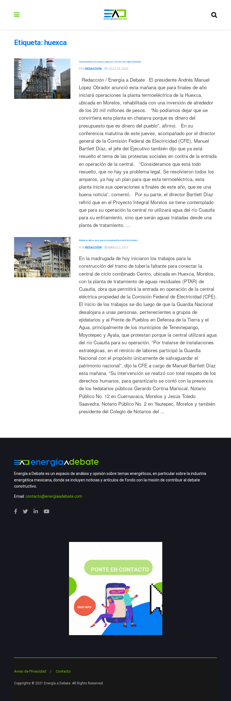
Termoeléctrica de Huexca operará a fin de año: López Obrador (110, 61)
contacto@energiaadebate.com (54, 496)
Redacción (93, 68)
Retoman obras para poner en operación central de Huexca (108, 240)
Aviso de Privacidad (30, 671)
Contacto (63, 671)
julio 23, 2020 (117, 68)
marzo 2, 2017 (117, 247)
